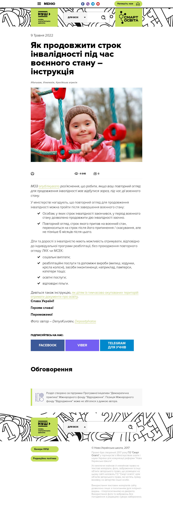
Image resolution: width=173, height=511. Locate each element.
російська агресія (67, 82)
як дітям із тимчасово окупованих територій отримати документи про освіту (84, 295)
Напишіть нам (125, 3)
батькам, (37, 82)
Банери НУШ (41, 449)
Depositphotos (85, 321)
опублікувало (49, 186)
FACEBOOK (48, 345)
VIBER (82, 345)
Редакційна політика (44, 458)
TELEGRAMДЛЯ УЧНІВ (117, 345)
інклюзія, (50, 82)
